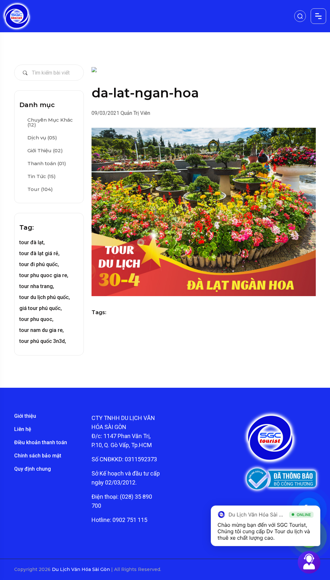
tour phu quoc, (36, 319)
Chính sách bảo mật (37, 456)
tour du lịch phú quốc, (44, 297)
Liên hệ (22, 429)
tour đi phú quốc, (39, 264)
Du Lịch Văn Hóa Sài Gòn (81, 569)
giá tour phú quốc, (40, 308)
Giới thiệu (25, 416)
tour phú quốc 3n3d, (42, 341)
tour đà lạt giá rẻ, (39, 253)
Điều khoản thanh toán (40, 442)
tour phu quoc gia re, (43, 275)
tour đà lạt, (32, 242)
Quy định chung (32, 469)
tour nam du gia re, (41, 330)
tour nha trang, (36, 286)
